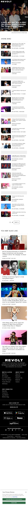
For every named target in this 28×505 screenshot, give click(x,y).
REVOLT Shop (5, 397)
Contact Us (5, 393)
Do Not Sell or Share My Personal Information (14, 499)
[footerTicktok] (9, 430)
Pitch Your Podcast (6, 380)
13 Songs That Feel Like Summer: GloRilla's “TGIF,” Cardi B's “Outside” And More (19, 120)
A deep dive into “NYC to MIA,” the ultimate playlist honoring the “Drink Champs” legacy (18, 44)
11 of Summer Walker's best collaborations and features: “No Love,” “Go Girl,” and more (18, 82)
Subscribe (4, 391)
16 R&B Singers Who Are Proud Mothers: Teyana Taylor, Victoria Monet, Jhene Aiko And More (18, 68)
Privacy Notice (10, 436)
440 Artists (5, 383)
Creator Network (6, 381)
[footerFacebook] (16, 430)
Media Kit (18, 380)
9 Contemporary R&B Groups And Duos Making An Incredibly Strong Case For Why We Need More (18, 165)
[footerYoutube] (22, 430)
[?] (6, 45)
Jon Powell (16, 48)
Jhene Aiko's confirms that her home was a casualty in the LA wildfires (18, 205)
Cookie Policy (18, 436)
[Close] (25, 492)
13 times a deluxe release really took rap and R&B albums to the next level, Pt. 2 (18, 52)
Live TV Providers (6, 378)
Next (16, 222)
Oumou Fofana (16, 93)
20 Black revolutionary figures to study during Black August (13, 277)
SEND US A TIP (14, 407)
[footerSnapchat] (12, 430)
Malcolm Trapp (17, 62)
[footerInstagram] (6, 430)
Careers (17, 381)
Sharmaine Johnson (18, 158)
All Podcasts (5, 376)
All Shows (4, 374)
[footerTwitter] (19, 430)
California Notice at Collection (9, 437)
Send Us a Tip (19, 378)
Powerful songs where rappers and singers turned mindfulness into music (19, 136)
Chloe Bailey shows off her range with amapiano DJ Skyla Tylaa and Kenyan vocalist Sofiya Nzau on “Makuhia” (13, 324)
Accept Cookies (14, 502)
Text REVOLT (5, 395)
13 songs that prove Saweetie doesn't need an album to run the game (18, 108)
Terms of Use (24, 434)
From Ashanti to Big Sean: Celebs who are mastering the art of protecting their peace (18, 144)
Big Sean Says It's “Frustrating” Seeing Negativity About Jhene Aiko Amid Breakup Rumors (18, 98)
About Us (18, 374)
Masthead (18, 376)
